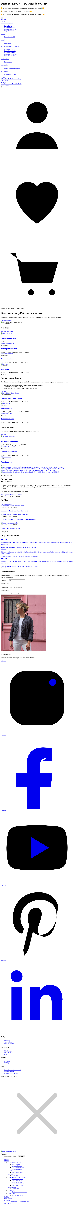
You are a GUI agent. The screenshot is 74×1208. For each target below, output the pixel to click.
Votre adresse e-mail (7, 587)
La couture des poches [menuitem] (14, 1162)
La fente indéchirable (10, 74)
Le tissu (3, 34)
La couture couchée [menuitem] (17, 1180)
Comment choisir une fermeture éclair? (15, 511)
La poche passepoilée (10, 29)
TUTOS (6, 1161)
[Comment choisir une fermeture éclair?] (12, 505)
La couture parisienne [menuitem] (18, 1184)
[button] (37, 1149)
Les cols (3, 40)
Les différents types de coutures (10, 46)
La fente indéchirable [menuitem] (18, 1195)
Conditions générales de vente (12, 1070)
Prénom (3, 583)
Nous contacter (8, 1052)
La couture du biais (9, 37)
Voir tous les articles (6, 504)
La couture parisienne (10, 54)
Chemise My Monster (9, 452)
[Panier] (37, 307)
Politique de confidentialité (11, 1073)
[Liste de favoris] (37, 234)
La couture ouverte (9, 52)
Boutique (7, 1040)
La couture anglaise (9, 49)
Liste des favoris (9, 1043)
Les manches (4, 65)
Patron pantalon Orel (9, 349)
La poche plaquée (9, 31)
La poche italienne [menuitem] (17, 1166)
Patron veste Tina (7, 419)
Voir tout (3, 391)
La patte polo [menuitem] (15, 1188)
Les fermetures (5, 59)
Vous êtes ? (4, 580)
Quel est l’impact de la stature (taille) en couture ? (19, 519)
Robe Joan (5, 369)
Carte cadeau (8, 1042)
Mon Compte (8, 1051)
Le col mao (7, 43)
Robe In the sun (6, 462)
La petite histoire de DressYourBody (11, 84)
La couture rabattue (9, 56)
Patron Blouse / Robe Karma (11, 398)
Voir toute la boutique (7, 331)
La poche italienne (9, 27)
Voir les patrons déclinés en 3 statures (11, 495)
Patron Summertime (8, 338)
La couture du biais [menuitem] (17, 1172)
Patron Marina (6, 408)
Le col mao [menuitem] (15, 1175)
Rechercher (4, 1154)
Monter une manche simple (12, 68)
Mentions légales (9, 1071)
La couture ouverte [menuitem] (17, 1182)
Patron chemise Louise (9, 359)
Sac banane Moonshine (9, 441)
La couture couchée (10, 51)
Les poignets (4, 71)
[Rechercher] (1, 87)
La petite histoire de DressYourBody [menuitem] (18, 1201)
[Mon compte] (37, 160)
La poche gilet (8, 26)
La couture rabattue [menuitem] (17, 1185)
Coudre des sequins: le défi (10, 528)
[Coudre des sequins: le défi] (9, 523)
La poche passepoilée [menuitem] (18, 1167)
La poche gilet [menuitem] (16, 1164)
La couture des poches (7, 23)
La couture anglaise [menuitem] (17, 1179)
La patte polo (8, 62)
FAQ (5, 1054)
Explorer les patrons (6, 320)
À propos (7, 1061)
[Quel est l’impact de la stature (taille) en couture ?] (15, 514)
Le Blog (6, 1063)
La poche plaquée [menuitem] (17, 1169)
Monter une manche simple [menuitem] (19, 1192)
